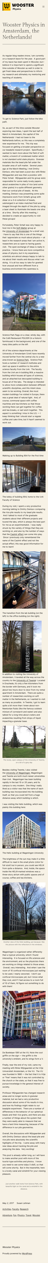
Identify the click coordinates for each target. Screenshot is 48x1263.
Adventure (7, 1215)
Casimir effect (17, 534)
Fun (14, 1215)
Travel (28, 1215)
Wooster (36, 1215)
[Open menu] (43, 6)
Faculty (15, 1209)
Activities (6, 1209)
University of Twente (26, 680)
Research (24, 1209)
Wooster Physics (11, 1247)
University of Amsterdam (17, 231)
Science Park (23, 360)
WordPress (27, 1253)
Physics (20, 1215)
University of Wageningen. (18, 773)
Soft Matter (21, 228)
